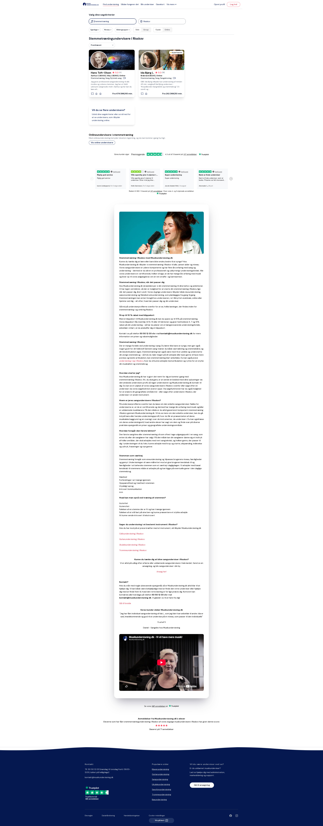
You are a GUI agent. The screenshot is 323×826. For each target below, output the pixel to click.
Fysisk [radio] (158, 30)
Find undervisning (111, 4)
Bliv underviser (147, 4)
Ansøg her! (161, 571)
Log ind (233, 4)
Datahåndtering (108, 815)
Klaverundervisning (160, 769)
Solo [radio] (137, 30)
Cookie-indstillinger (157, 815)
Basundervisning (159, 799)
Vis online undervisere (102, 142)
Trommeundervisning (161, 794)
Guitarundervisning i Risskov (132, 539)
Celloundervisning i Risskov (131, 533)
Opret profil (219, 4)
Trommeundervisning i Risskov (132, 550)
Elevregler (89, 815)
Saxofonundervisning (161, 789)
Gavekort (160, 4)
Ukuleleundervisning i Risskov (132, 544)
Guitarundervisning (160, 774)
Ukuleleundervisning (161, 784)
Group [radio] (146, 30)
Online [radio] (167, 30)
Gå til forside (125, 603)
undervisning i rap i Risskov (131, 361)
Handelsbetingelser (132, 815)
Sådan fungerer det (130, 4)
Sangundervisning (160, 779)
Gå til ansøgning (202, 785)
